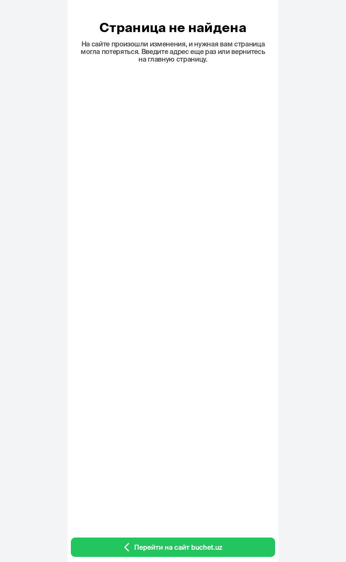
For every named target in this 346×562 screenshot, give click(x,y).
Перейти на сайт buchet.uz (178, 547)
